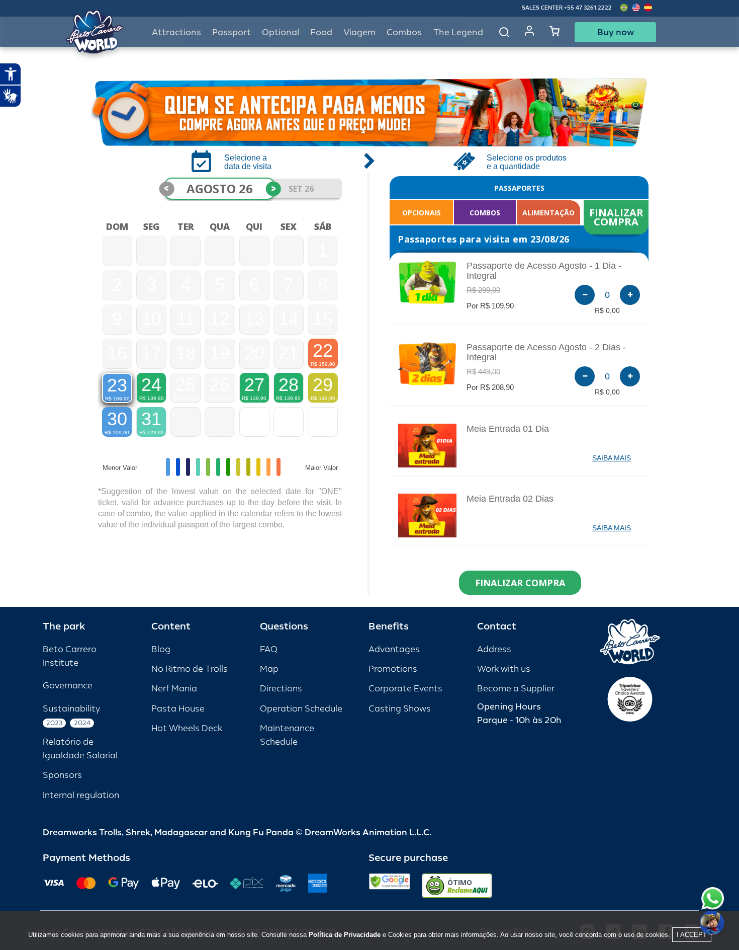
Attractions (176, 32)
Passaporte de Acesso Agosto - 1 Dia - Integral (544, 271)
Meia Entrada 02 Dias (510, 499)
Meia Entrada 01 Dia (508, 429)
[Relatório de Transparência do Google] (389, 886)
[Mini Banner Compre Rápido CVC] (369, 112)
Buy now (615, 32)
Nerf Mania (174, 688)
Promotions (392, 669)
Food (321, 32)
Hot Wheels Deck (186, 728)
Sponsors (62, 775)
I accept (692, 934)
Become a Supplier (516, 688)
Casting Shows (399, 709)
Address (494, 649)
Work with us (503, 669)
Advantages (394, 649)
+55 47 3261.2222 (588, 8)
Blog (160, 649)
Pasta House (178, 709)
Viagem (359, 32)
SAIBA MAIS (611, 458)
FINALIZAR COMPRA (617, 217)
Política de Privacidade (345, 934)
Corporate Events (405, 688)
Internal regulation (81, 795)
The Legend (458, 32)
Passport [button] (231, 32)
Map (269, 669)
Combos (404, 32)
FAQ (269, 649)
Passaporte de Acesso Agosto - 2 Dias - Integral (546, 352)
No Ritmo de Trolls (189, 669)
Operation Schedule (301, 709)
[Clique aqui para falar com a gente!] (712, 898)
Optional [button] (280, 32)
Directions (281, 688)
